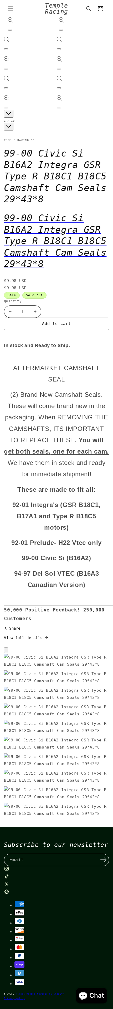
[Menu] (10, 8)
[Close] (6, 650)
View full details (24, 638)
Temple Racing (25, 993)
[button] (56, 335)
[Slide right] (8, 126)
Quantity (13, 301)
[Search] (89, 8)
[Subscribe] (103, 859)
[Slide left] (8, 114)
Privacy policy (14, 998)
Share (14, 628)
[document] (56, 737)
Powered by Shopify (50, 993)
